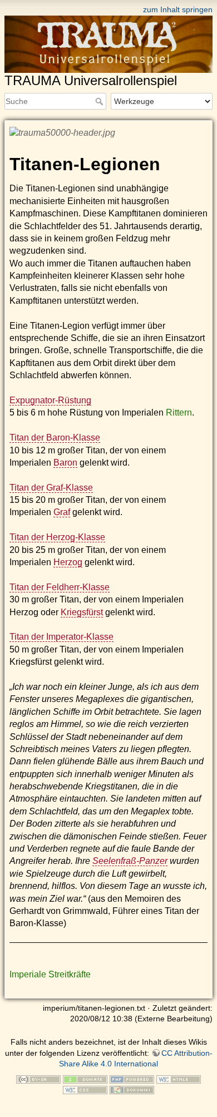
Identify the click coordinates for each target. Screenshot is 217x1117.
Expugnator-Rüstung (50, 400)
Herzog (67, 562)
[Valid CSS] (85, 1089)
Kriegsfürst (82, 612)
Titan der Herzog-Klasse (57, 537)
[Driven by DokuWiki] (132, 1089)
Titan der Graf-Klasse (51, 487)
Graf (61, 512)
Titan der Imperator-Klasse (61, 636)
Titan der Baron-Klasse (54, 437)
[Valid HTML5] (178, 1078)
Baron (65, 462)
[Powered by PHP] (132, 1078)
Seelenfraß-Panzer (129, 861)
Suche (100, 101)
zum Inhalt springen (178, 9)
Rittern (179, 412)
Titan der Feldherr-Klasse (59, 587)
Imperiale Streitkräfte (50, 974)
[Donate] (85, 1078)
